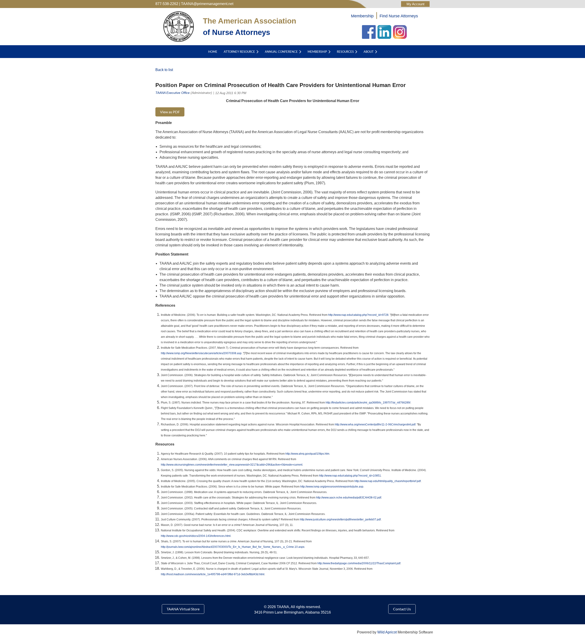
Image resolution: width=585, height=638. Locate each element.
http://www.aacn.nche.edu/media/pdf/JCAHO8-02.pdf (348, 497)
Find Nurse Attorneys (399, 16)
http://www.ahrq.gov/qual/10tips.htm (307, 453)
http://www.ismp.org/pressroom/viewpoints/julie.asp (331, 486)
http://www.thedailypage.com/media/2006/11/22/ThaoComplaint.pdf (358, 563)
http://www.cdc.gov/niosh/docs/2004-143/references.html (196, 536)
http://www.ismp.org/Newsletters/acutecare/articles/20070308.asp (201, 353)
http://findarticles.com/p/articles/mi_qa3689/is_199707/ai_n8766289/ (368, 402)
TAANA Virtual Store (183, 609)
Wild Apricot (387, 632)
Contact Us (402, 609)
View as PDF (170, 112)
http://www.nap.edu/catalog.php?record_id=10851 (350, 475)
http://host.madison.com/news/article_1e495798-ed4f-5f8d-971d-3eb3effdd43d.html (212, 574)
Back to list (164, 70)
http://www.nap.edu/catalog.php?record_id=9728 (358, 314)
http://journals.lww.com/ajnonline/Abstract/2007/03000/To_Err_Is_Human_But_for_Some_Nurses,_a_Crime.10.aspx (232, 546)
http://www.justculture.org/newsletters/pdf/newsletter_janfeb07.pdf (340, 519)
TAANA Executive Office (172, 93)
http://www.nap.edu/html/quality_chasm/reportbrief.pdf (387, 481)
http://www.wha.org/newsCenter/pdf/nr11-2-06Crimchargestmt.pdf (375, 424)
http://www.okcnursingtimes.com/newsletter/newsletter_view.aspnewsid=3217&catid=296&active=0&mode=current (231, 464)
